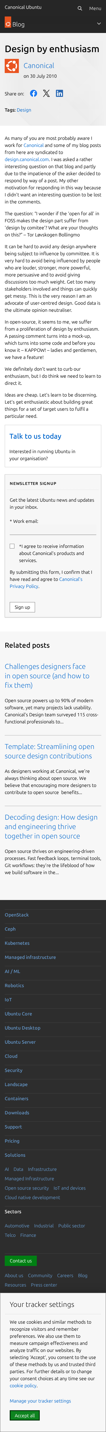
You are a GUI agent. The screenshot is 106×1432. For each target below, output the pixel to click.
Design (24, 109)
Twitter (46, 93)
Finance (28, 1235)
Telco (10, 1235)
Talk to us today (35, 436)
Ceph (10, 929)
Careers (65, 1275)
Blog (82, 1275)
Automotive (17, 1225)
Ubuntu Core (18, 1013)
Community (40, 1275)
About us (14, 1275)
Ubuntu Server (20, 1042)
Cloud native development (32, 1197)
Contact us (21, 1260)
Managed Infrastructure (29, 1178)
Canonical (39, 65)
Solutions (15, 1155)
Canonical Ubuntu (23, 7)
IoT (8, 999)
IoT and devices (70, 1188)
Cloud (11, 1056)
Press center (44, 1284)
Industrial (44, 1225)
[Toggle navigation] (99, 23)
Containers (16, 1098)
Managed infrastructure (30, 957)
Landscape (16, 1084)
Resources (15, 1284)
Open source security (27, 1188)
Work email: (25, 521)
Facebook (33, 93)
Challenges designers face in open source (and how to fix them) (47, 675)
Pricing (12, 1140)
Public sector (71, 1225)
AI (7, 1169)
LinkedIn (59, 93)
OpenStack (17, 914)
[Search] (80, 8)
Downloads (17, 1112)
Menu (95, 8)
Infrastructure (42, 1169)
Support (13, 1126)
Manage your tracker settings (40, 1400)
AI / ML (12, 971)
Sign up (22, 607)
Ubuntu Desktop (22, 1027)
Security (13, 1070)
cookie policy (23, 1385)
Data (18, 1169)
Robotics (14, 985)
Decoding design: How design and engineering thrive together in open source (51, 826)
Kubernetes (17, 943)
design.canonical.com (27, 159)
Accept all (25, 1415)
